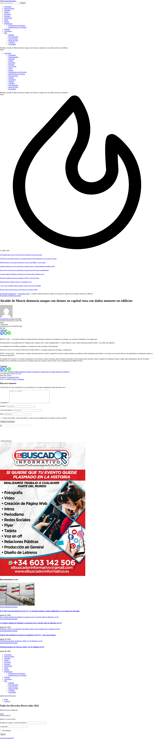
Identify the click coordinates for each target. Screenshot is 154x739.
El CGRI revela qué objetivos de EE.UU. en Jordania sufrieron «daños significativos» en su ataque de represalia (28, 258)
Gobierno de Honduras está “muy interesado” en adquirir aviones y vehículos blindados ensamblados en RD (27, 266)
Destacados (4, 607)
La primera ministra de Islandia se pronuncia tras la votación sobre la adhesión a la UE (22, 274)
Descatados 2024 (5, 295)
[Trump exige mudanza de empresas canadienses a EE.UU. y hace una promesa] (30, 629)
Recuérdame (6, 730)
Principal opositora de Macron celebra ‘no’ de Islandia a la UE (16, 281)
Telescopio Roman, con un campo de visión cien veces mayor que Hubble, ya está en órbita (23, 262)
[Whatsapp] (9, 333)
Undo (2, 714)
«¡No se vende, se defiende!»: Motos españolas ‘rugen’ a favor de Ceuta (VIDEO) (20, 285)
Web (1, 414)
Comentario (4, 402)
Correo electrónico (7, 410)
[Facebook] (2, 333)
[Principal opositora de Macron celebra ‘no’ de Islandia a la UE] (21, 641)
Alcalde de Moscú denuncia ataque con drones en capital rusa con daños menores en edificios (38, 372)
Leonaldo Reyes (5, 319)
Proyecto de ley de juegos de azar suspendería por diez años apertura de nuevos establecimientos (24, 270)
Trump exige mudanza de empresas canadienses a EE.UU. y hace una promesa (19, 278)
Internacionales (16, 295)
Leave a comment (18, 379)
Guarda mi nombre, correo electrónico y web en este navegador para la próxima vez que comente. (35, 418)
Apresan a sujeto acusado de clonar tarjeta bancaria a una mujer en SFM (18, 289)
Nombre (3, 406)
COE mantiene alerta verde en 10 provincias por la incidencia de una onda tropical (21, 254)
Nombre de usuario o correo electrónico (13, 723)
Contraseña (3, 726)
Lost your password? (7, 738)
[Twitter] (5, 333)
